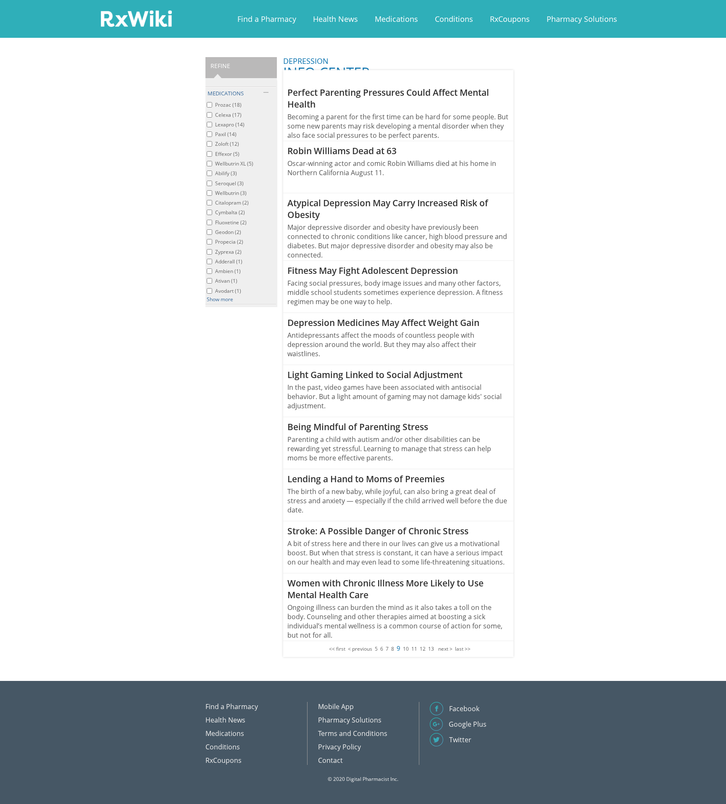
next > (445, 648)
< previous (360, 648)
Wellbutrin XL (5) (234, 163)
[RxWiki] (136, 18)
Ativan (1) (226, 280)
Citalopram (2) (232, 202)
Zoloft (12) (227, 143)
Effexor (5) (227, 154)
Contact (330, 760)
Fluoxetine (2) (231, 222)
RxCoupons (510, 19)
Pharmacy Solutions (582, 19)
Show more (220, 299)
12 (423, 648)
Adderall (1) (228, 261)
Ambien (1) (228, 271)
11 (414, 648)
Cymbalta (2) (230, 212)
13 (431, 648)
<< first (337, 648)
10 (406, 648)
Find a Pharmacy (266, 19)
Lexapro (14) (230, 124)
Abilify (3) (226, 173)
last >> (463, 648)
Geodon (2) (228, 232)
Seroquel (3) (229, 183)
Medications (396, 19)
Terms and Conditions (352, 733)
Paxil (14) (226, 134)
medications (226, 93)
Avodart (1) (228, 290)
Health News (335, 19)
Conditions (454, 19)
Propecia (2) (229, 241)
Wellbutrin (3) (231, 193)
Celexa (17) (228, 114)
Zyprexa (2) (228, 251)
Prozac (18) (228, 104)
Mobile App (336, 706)
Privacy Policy (339, 746)
